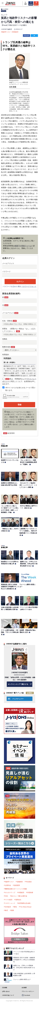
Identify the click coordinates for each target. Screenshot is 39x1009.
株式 (6, 910)
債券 (12, 910)
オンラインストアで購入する (18, 684)
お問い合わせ (6, 991)
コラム (4, 11)
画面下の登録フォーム (23, 246)
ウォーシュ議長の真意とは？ (22, 979)
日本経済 (8, 907)
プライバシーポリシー (28, 991)
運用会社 (18, 899)
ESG (6, 896)
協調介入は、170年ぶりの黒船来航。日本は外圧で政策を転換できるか (29, 564)
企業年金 (8, 885)
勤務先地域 (8, 347)
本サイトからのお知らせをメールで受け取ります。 (20, 389)
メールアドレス (8, 263)
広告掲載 (4, 987)
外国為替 (30, 892)
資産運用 (17, 885)
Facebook (27, 995)
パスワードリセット (28, 286)
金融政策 (20, 882)
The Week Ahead (25, 907)
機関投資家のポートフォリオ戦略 (16, 889)
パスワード (6, 271)
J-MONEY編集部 (6, 29)
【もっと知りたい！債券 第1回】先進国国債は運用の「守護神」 (29, 462)
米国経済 (15, 32)
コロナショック (10, 903)
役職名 (4, 339)
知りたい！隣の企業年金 (19, 896)
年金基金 (29, 882)
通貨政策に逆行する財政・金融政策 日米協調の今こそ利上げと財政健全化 (10, 587)
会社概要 (24, 987)
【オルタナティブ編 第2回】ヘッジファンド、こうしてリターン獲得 (28, 485)
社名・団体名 (9, 321)
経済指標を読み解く (24, 903)
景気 (15, 907)
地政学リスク (6, 32)
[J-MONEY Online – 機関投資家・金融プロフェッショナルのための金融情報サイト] (8, 5)
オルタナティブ (10, 892)
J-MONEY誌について (8, 995)
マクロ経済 (8, 899)
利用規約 (5, 354)
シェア (27, 35)
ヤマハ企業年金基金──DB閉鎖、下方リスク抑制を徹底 (10, 632)
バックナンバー (18, 699)
